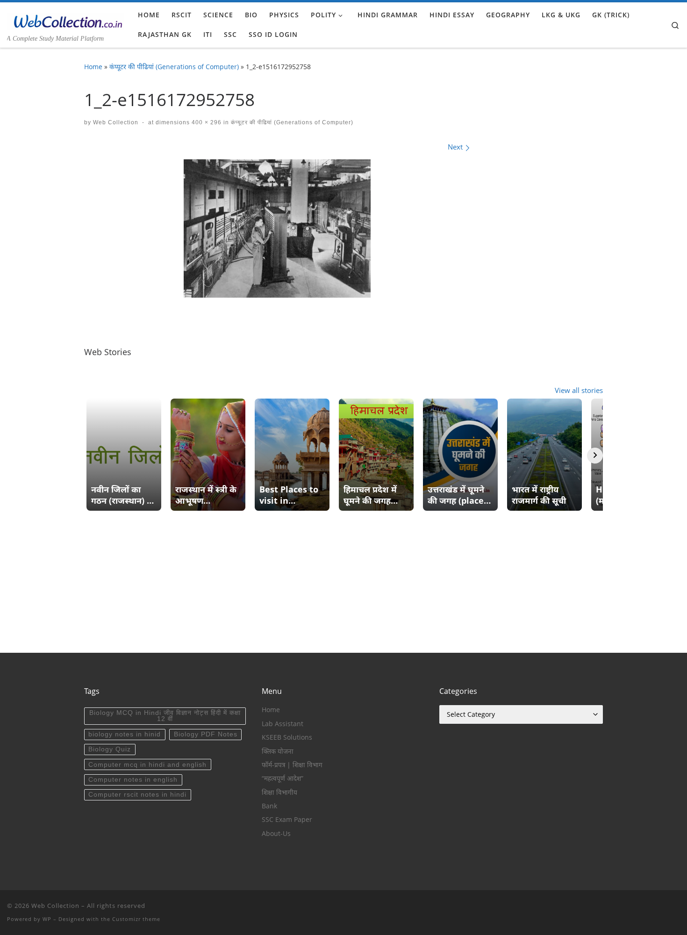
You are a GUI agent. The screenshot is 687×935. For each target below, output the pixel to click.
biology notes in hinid (124, 734)
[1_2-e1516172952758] (277, 228)
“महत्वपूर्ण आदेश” (282, 778)
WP (47, 918)
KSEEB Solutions (287, 737)
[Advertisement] (343, 587)
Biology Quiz (109, 749)
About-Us (276, 833)
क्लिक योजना (277, 751)
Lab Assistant (282, 724)
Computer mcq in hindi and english (147, 764)
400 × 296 (206, 122)
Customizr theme (136, 918)
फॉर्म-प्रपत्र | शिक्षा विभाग (292, 765)
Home (93, 66)
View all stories (579, 390)
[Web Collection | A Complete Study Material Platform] (65, 19)
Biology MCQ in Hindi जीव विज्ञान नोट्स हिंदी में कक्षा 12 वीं (165, 716)
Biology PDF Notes (205, 734)
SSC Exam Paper (287, 819)
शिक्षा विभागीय (279, 792)
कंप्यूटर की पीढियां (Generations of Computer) (174, 66)
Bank (269, 806)
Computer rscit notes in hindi (137, 794)
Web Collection (115, 122)
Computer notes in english (133, 779)
